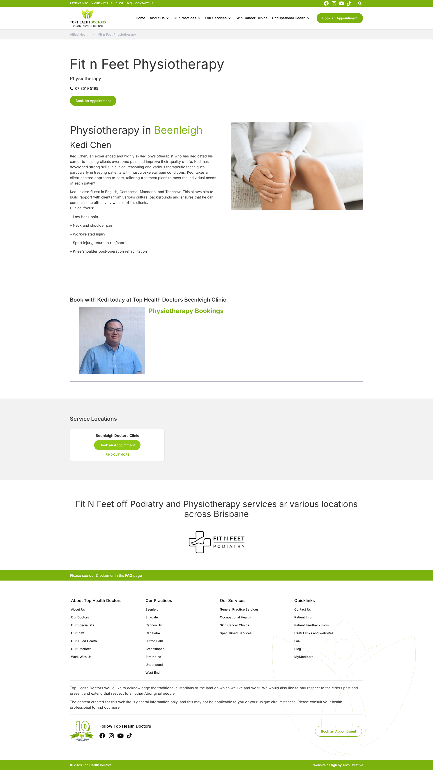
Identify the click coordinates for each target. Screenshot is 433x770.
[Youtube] (341, 3)
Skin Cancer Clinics (234, 625)
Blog (119, 3)
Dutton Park (154, 641)
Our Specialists (82, 625)
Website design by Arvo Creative (338, 765)
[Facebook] (326, 3)
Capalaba (152, 633)
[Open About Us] (167, 18)
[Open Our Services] (229, 18)
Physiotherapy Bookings (186, 311)
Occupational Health (235, 617)
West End (152, 672)
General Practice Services (239, 609)
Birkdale (151, 617)
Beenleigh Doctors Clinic (117, 435)
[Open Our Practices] (199, 18)
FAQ (129, 3)
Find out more (117, 454)
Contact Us (144, 3)
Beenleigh (178, 130)
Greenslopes (154, 649)
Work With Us (102, 3)
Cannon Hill (154, 625)
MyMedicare (303, 657)
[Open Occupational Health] (308, 18)
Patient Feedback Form (311, 625)
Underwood (154, 664)
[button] (359, 3)
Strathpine (153, 657)
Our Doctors (80, 617)
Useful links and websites (314, 633)
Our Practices (81, 649)
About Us (78, 609)
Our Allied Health (84, 641)
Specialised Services (236, 633)
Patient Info (79, 3)
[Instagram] (334, 3)
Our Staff (77, 633)
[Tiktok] (349, 3)
